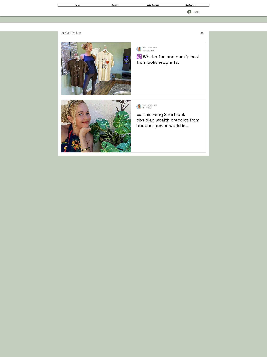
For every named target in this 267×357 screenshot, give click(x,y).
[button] (202, 33)
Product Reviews (71, 33)
